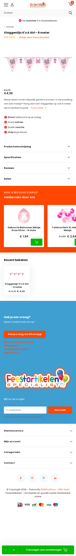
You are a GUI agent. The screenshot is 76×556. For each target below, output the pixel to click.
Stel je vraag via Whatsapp (25, 334)
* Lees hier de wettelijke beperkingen (23, 416)
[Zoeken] (70, 13)
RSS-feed (64, 489)
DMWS (44, 489)
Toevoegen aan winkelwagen (44, 549)
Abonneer (60, 410)
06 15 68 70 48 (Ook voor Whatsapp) (19, 343)
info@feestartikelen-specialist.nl (17, 350)
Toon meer (37, 108)
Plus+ (53, 489)
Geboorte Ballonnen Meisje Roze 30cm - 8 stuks (24, 229)
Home (10, 26)
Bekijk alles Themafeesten (34, 37)
